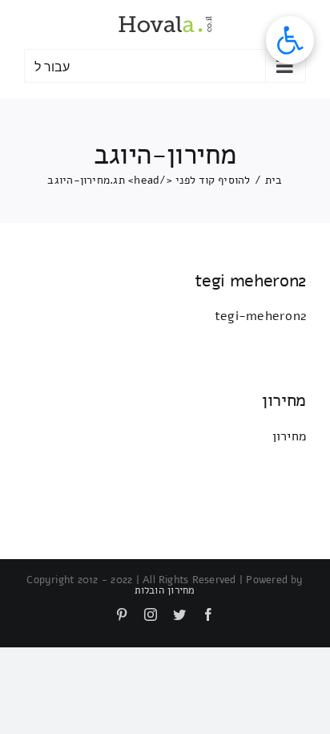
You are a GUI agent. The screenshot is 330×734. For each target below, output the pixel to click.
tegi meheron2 (250, 281)
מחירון (284, 400)
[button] (290, 40)
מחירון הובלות (165, 590)
